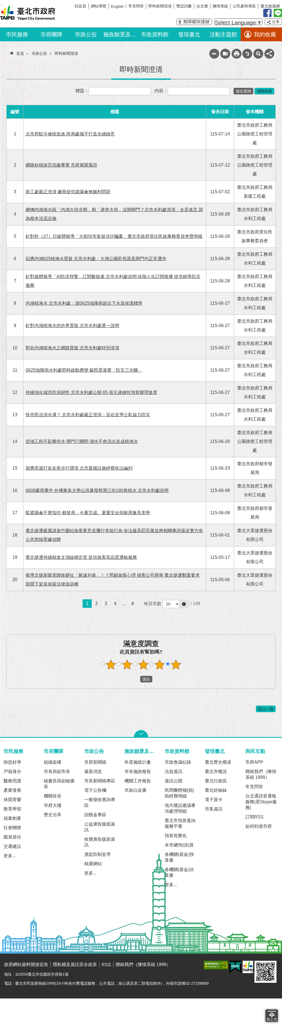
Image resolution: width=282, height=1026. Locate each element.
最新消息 (93, 771)
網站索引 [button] (258, 54)
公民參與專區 (244, 6)
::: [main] (9, 53)
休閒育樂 (12, 799)
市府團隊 (51, 34)
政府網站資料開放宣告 (26, 964)
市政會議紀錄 (178, 762)
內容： (161, 90)
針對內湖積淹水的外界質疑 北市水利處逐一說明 (72, 325)
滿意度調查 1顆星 (111, 664)
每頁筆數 (152, 603)
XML (214, 54)
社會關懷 (12, 827)
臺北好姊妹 (216, 790)
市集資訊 (214, 809)
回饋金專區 (95, 814)
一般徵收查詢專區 (99, 802)
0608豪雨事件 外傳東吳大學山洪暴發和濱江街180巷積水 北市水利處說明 (97, 490)
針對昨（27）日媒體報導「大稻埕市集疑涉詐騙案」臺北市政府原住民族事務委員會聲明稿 (114, 236)
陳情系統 (220, 6)
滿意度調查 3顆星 (143, 664)
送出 (135, 679)
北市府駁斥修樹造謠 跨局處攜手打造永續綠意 (70, 134)
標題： (82, 90)
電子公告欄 (95, 790)
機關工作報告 (137, 781)
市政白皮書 (135, 790)
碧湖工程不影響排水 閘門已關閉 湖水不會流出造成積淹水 (82, 441)
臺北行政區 (216, 781)
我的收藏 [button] (265, 34)
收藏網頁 (225, 54)
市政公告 (86, 34)
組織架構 (52, 762)
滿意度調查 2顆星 (127, 664)
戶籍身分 (12, 771)
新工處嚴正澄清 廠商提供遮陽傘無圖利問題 (68, 191)
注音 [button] (247, 54)
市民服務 (17, 34)
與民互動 (255, 751)
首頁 (20, 53)
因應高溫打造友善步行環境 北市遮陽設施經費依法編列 (79, 468)
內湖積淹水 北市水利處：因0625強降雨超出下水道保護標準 (84, 303)
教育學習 (12, 809)
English (117, 6)
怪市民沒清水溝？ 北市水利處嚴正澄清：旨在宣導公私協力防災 (88, 414)
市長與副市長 (57, 771)
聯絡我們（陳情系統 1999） (260, 774)
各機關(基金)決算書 (179, 872)
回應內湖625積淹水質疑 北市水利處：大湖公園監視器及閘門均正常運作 (96, 258)
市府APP (254, 762)
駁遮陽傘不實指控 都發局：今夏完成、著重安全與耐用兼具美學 (88, 512)
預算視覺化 (176, 835)
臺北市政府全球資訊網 (27, 13)
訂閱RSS (254, 817)
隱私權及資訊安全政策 (75, 964)
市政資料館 (155, 34)
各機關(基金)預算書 (179, 857)
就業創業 (12, 818)
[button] (184, 604)
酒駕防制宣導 (97, 854)
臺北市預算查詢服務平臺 (180, 823)
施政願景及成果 (120, 34)
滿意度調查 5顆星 (176, 664)
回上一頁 (265, 709)
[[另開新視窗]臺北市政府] (248, 967)
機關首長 (52, 796)
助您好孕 (12, 762)
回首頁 (80, 6)
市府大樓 (52, 805)
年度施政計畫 (137, 762)
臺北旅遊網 (270, 6)
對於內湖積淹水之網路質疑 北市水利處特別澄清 (72, 347)
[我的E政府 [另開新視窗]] (235, 967)
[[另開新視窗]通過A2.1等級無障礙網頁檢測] (216, 965)
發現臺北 (189, 34)
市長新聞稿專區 (99, 781)
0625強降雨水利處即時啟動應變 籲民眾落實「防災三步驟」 (84, 370)
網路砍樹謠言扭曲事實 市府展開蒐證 (61, 165)
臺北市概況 (216, 771)
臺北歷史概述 (218, 762)
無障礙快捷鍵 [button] (196, 21)
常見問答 (136, 6)
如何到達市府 (258, 826)
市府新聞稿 (95, 762)
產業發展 (12, 790)
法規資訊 (173, 771)
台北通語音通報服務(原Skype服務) (261, 802)
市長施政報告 (137, 771)
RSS (106, 964)
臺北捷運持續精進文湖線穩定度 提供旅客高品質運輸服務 (81, 557)
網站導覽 (98, 6)
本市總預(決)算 (179, 845)
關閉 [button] (141, 733)
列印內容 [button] (237, 54)
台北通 (202, 6)
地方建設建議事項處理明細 (180, 808)
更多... (10, 855)
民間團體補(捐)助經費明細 (179, 793)
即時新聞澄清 (160, 6)
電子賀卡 (214, 799)
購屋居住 (12, 837)
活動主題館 (223, 34)
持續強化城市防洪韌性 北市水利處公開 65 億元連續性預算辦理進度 (91, 392)
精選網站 (93, 863)
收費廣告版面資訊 (99, 842)
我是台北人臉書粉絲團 (267, 13)
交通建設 (12, 846)
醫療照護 (12, 781)
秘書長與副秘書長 (59, 784)
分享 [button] (276, 22)
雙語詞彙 (184, 6)
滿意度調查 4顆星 (159, 664)
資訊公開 (173, 781)
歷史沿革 (52, 814)
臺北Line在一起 (278, 13)
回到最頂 (271, 1015)
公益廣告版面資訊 (99, 827)
